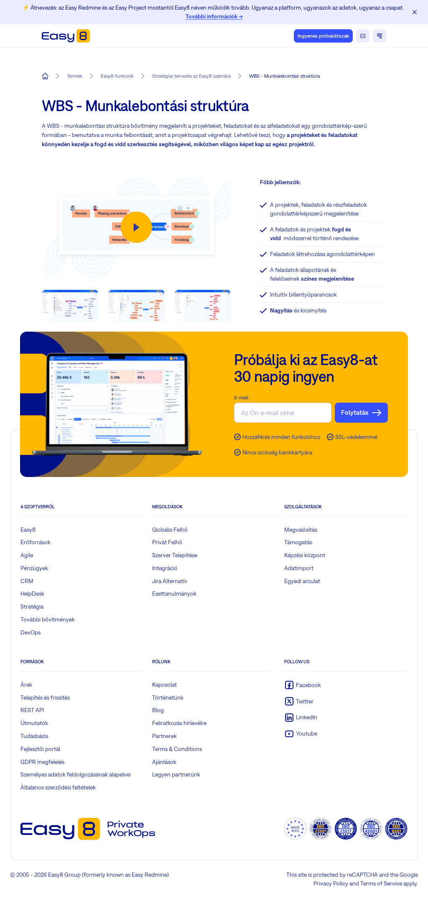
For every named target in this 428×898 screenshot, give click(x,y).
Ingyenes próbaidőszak (323, 36)
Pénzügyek (34, 568)
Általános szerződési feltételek (58, 787)
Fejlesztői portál (40, 749)
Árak (26, 684)
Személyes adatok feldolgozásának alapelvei (75, 774)
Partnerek (164, 736)
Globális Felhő (170, 529)
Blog (158, 710)
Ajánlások (164, 761)
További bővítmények (47, 619)
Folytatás (354, 412)
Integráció (165, 568)
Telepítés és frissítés (45, 697)
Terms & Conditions (177, 749)
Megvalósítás (300, 529)
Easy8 (28, 529)
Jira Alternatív (169, 581)
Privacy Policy (330, 883)
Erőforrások (35, 542)
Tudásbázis (34, 736)
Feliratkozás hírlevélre (179, 723)
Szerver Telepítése (174, 555)
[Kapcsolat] (362, 36)
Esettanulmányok (174, 593)
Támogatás (298, 542)
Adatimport (298, 568)
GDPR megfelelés (42, 761)
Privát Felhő (167, 542)
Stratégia (31, 606)
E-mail (241, 398)
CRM (26, 581)
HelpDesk (32, 593)
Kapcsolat (164, 684)
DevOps (30, 632)
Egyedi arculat (302, 581)
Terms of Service (381, 883)
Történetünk (167, 697)
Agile (26, 555)
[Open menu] (379, 36)
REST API (32, 710)
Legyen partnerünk (176, 774)
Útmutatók (34, 723)
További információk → (214, 16)
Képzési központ (304, 555)
